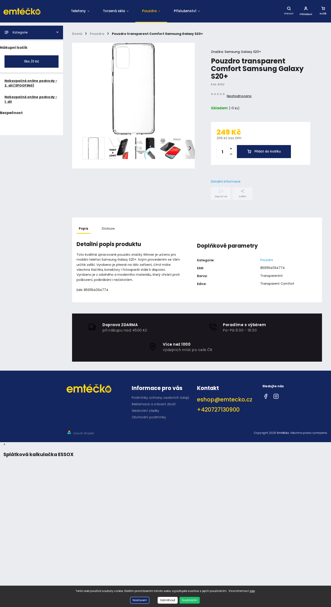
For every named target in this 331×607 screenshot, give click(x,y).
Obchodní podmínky (149, 417)
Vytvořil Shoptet (83, 433)
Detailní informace (225, 181)
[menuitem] (80, 11)
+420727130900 (218, 410)
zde (252, 591)
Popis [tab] (83, 228)
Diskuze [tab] (108, 228)
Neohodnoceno (239, 96)
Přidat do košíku (267, 151)
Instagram (276, 395)
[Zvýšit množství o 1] (230, 148)
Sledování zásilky (145, 410)
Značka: (236, 51)
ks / (31, 61)
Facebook (265, 395)
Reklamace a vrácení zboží (154, 404)
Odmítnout (167, 600)
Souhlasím (189, 600)
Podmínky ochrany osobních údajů (160, 397)
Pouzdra (266, 260)
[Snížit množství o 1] (230, 155)
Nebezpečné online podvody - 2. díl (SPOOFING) (31, 83)
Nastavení (140, 600)
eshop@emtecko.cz (224, 399)
